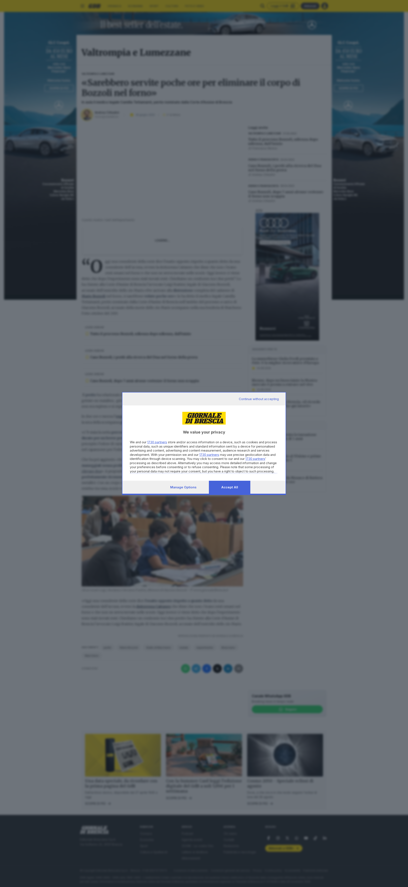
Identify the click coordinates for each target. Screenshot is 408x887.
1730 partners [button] (157, 442)
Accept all (229, 487)
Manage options (183, 487)
